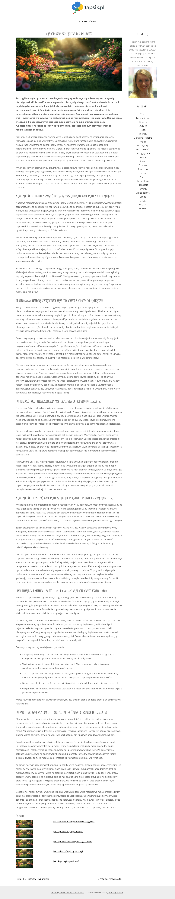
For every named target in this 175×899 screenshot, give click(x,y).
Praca (143, 157)
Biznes (143, 114)
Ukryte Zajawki (143, 192)
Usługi (143, 200)
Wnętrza (143, 204)
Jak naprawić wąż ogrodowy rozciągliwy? (73, 821)
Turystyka (143, 188)
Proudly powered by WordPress (67, 892)
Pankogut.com (116, 892)
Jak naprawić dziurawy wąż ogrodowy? (72, 841)
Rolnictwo (143, 169)
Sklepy (143, 173)
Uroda (143, 196)
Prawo (143, 161)
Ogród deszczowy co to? (110, 878)
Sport (143, 177)
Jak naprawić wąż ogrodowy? (68, 831)
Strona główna (87, 21)
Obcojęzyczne (143, 153)
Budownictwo (143, 118)
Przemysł (142, 165)
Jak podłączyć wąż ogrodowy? (68, 851)
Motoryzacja (143, 145)
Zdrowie (143, 208)
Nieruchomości (142, 149)
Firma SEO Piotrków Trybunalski (32, 878)
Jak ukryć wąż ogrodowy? (66, 861)
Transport (143, 184)
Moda (143, 141)
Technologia (143, 181)
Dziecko (143, 122)
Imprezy (143, 133)
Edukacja (143, 125)
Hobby (143, 129)
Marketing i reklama (142, 137)
